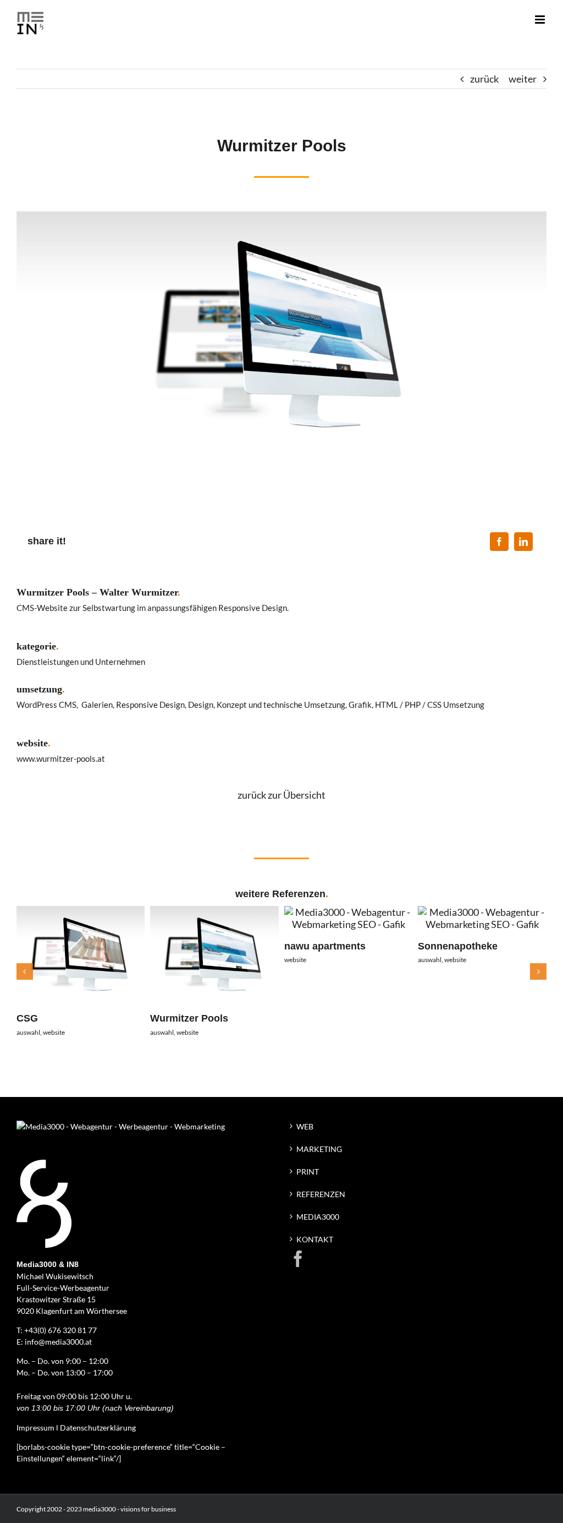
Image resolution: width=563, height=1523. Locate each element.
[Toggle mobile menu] (541, 19)
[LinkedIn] (523, 541)
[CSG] (80, 912)
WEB (304, 1126)
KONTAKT (314, 1239)
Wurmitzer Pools (189, 1018)
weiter (523, 79)
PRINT (307, 1171)
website (54, 1032)
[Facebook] (499, 541)
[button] (24, 971)
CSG (27, 1018)
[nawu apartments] (348, 912)
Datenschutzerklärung (98, 1427)
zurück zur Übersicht (281, 795)
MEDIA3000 (317, 1216)
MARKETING (319, 1149)
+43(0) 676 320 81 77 (60, 1330)
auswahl (28, 1032)
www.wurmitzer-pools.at (60, 758)
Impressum (35, 1427)
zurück (484, 79)
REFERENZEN (320, 1194)
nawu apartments (325, 946)
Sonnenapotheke (458, 946)
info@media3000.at (58, 1341)
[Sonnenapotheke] (482, 912)
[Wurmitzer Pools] (214, 912)
